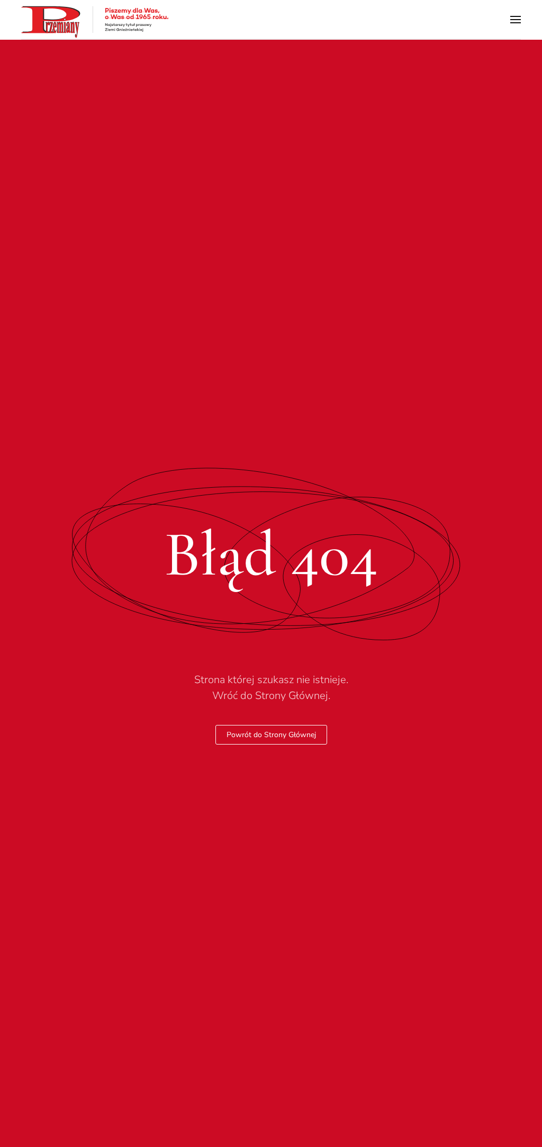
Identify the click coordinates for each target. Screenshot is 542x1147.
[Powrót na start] (95, 19)
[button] (515, 19)
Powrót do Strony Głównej (271, 735)
